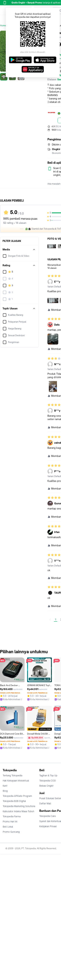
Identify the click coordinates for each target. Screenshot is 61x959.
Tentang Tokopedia (12, 775)
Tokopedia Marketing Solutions (19, 806)
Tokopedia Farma (12, 816)
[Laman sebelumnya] (50, 620)
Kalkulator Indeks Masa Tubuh (18, 811)
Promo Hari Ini (10, 821)
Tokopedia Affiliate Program (17, 796)
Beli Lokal (8, 826)
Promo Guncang (11, 831)
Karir (5, 785)
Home (3, 25)
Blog (5, 790)
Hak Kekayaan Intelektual (16, 780)
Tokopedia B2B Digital (14, 801)
